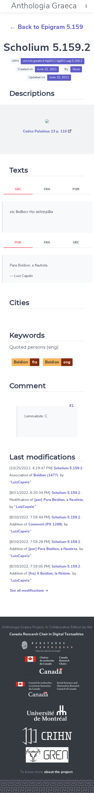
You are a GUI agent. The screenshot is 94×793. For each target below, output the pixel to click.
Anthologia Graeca (44, 6)
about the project (58, 772)
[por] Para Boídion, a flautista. (59, 500)
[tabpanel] (47, 217)
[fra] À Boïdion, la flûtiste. (49, 573)
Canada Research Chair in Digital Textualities (46, 634)
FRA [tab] (47, 189)
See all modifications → (29, 590)
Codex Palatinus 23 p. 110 (45, 131)
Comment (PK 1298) (45, 524)
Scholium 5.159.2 (68, 468)
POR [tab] (76, 189)
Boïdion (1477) (45, 475)
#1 (71, 405)
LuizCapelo (20, 482)
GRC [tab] (18, 189)
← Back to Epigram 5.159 (46, 27)
